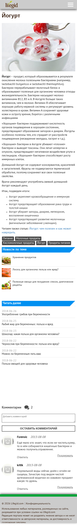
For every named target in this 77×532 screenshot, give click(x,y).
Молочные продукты (28, 238)
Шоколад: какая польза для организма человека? (30, 334)
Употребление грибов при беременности (26, 314)
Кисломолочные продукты (18, 243)
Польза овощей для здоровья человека (25, 364)
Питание (8, 238)
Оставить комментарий (38, 428)
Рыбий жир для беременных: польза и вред (27, 324)
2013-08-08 (37, 437)
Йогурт (41, 243)
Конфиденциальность (38, 504)
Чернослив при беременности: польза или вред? (30, 344)
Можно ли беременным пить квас (21, 354)
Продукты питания (59, 243)
